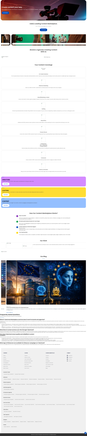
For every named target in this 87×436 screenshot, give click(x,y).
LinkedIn (70, 360)
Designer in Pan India (38, 421)
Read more (3, 311)
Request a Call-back (49, 362)
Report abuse (5, 368)
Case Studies (48, 366)
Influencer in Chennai (16, 379)
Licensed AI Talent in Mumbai (19, 374)
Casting (47, 357)
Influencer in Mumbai (49, 379)
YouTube (70, 359)
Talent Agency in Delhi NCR (8, 416)
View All (43, 258)
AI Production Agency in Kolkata (33, 394)
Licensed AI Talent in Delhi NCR (8, 374)
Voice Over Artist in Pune (18, 406)
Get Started (5, 12)
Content (47, 359)
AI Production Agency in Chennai (9, 394)
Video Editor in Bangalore (8, 411)
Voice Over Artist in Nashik (70, 404)
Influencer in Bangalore (7, 379)
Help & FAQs (5, 366)
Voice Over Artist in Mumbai (60, 404)
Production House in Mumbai (30, 399)
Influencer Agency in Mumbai (31, 384)
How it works (27, 368)
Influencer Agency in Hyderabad (20, 384)
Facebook (70, 355)
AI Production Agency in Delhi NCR (21, 394)
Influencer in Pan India (57, 379)
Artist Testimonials (28, 359)
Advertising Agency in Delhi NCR (9, 389)
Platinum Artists (27, 357)
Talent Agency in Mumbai (18, 416)
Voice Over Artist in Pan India (8, 406)
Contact (4, 359)
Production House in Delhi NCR (19, 399)
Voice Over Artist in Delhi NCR (29, 404)
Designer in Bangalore (7, 421)
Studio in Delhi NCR (7, 426)
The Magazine (5, 362)
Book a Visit (27, 364)
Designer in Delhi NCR (15, 421)
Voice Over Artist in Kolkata (50, 404)
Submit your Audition (28, 366)
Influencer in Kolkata (41, 379)
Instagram (70, 357)
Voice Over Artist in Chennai (19, 404)
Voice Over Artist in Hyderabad (40, 404)
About (4, 355)
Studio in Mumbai (14, 426)
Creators (47, 355)
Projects (26, 355)
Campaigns (48, 360)
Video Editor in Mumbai (16, 411)
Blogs (47, 368)
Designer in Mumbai (30, 421)
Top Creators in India (49, 364)
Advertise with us (6, 360)
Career (4, 357)
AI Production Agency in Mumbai (44, 394)
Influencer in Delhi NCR (24, 379)
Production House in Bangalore (9, 399)
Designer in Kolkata (23, 421)
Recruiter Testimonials (28, 360)
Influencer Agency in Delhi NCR (9, 384)
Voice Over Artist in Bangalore (8, 404)
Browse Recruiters (28, 362)
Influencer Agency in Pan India (42, 384)
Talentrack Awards (6, 364)
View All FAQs (2, 317)
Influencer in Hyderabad (33, 379)
